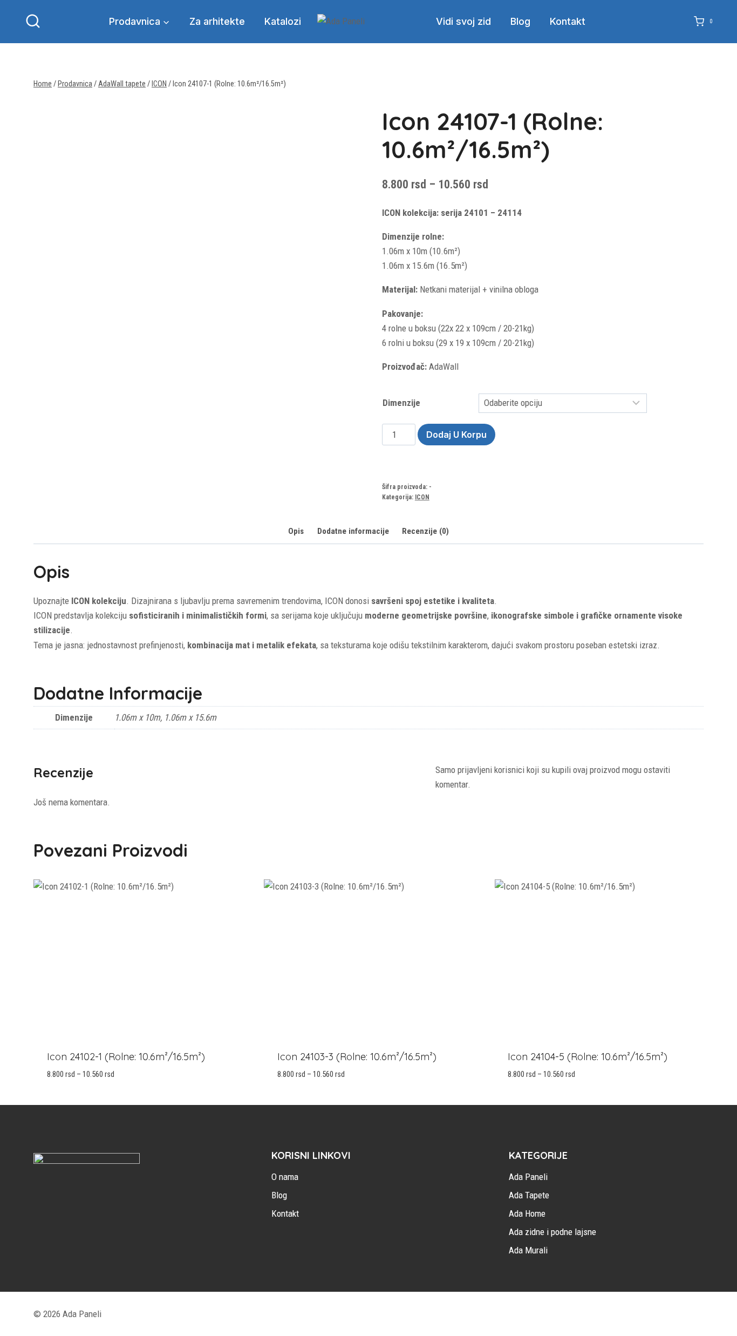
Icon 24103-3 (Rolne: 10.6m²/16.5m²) (356, 1056)
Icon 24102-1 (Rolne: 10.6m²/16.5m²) (126, 1056)
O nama (284, 1176)
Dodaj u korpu (456, 434)
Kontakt (567, 21)
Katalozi (282, 21)
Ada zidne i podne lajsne (552, 1231)
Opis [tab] (296, 531)
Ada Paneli (528, 1176)
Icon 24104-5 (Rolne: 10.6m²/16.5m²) (587, 1056)
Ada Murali (528, 1250)
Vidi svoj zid (463, 21)
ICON (422, 497)
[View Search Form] (33, 21)
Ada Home (527, 1213)
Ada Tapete (529, 1195)
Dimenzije (401, 402)
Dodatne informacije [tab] (353, 531)
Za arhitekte (217, 21)
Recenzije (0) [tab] (425, 531)
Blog (520, 21)
